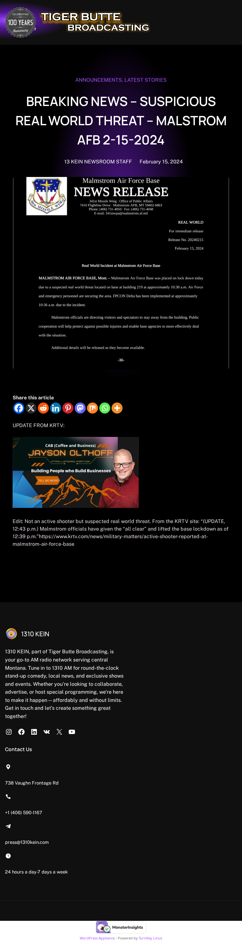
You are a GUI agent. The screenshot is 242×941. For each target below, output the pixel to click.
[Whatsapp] (104, 408)
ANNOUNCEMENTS (98, 80)
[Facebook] (18, 408)
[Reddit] (43, 408)
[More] (117, 408)
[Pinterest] (67, 408)
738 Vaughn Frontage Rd (32, 782)
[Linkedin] (55, 408)
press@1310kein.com (27, 842)
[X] (31, 408)
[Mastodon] (80, 408)
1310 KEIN (35, 633)
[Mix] (92, 408)
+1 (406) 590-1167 (23, 812)
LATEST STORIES (145, 80)
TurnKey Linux (150, 938)
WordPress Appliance (97, 938)
